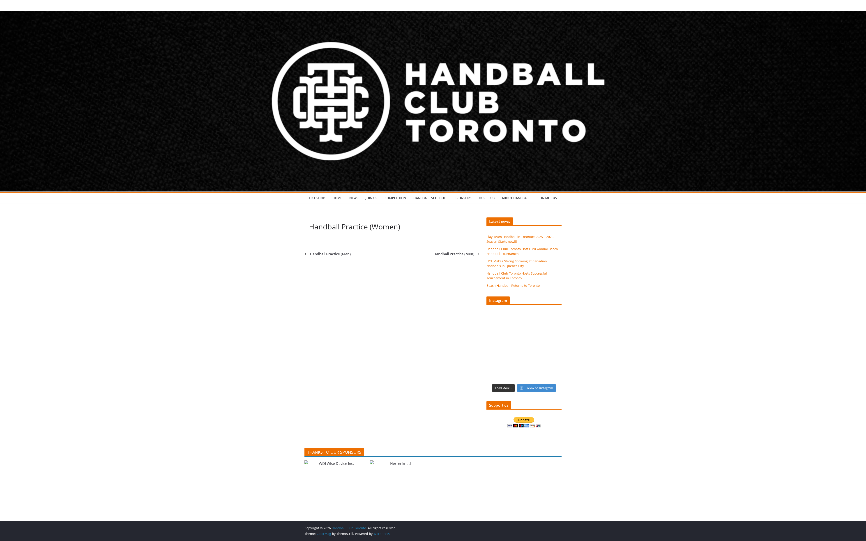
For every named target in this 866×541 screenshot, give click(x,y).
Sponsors (463, 198)
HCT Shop (317, 198)
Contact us (547, 198)
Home (337, 198)
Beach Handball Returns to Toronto (513, 285)
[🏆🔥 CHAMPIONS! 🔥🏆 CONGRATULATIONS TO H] (543, 325)
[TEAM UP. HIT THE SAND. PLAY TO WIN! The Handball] (504, 370)
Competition (395, 198)
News (353, 198)
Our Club (487, 198)
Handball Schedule (430, 198)
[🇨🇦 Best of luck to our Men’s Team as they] (504, 347)
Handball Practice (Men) (330, 254)
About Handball (516, 198)
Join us (371, 198)
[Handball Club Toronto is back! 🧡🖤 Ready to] (504, 325)
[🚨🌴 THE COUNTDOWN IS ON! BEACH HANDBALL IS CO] (543, 347)
